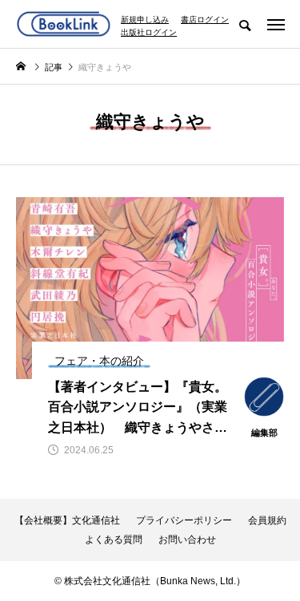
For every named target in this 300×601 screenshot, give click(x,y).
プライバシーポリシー (184, 520)
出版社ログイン (149, 33)
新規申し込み (145, 20)
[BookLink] (64, 24)
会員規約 (267, 520)
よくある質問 (113, 539)
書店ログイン (205, 20)
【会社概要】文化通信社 (67, 520)
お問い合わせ (187, 539)
